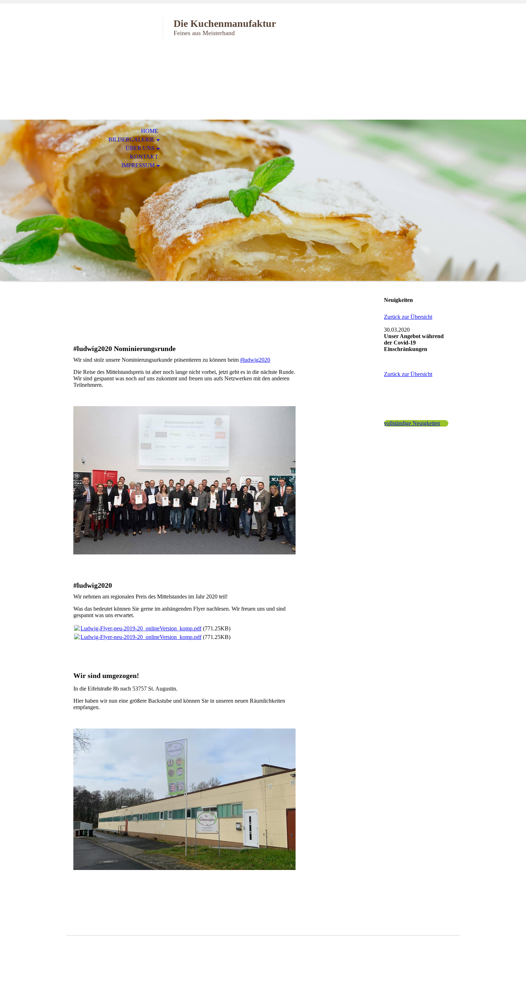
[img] (114, 35)
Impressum (138, 165)
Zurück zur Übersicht (408, 317)
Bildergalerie (131, 139)
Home (149, 131)
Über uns (140, 148)
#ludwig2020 (255, 360)
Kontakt (144, 157)
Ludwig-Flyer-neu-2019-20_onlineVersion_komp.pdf (141, 628)
